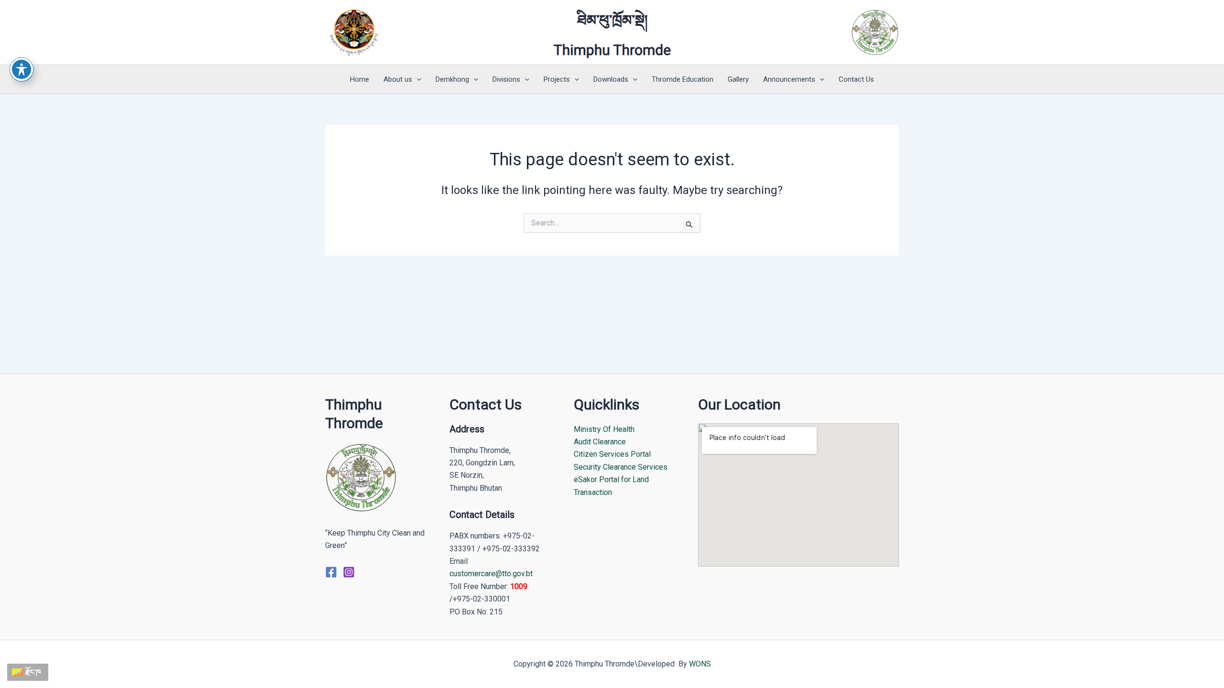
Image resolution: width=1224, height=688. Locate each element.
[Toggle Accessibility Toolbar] (21, 69)
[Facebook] (331, 572)
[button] (416, 79)
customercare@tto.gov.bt (491, 573)
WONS (700, 663)
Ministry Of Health (604, 429)
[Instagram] (349, 572)
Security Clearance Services (620, 467)
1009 (518, 586)
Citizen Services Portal (612, 454)
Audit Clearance (600, 441)
